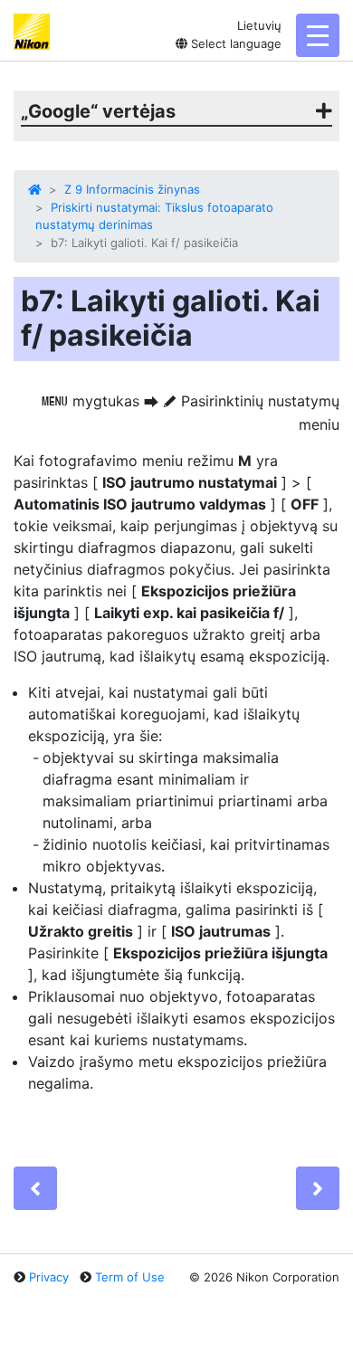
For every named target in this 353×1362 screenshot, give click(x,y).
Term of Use (130, 1277)
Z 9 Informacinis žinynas (132, 189)
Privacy (49, 1277)
